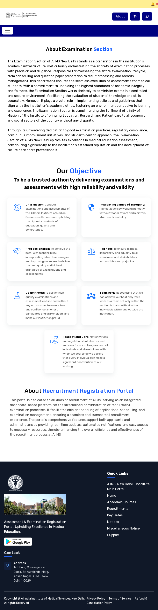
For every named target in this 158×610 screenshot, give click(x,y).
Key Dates (115, 515)
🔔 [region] (154, 4)
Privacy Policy (96, 598)
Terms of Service (120, 598)
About (120, 16)
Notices (113, 522)
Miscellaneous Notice (123, 528)
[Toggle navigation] (7, 30)
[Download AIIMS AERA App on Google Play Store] (18, 541)
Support (113, 535)
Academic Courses (121, 502)
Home (111, 495)
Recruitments (117, 509)
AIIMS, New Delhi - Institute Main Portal (128, 486)
